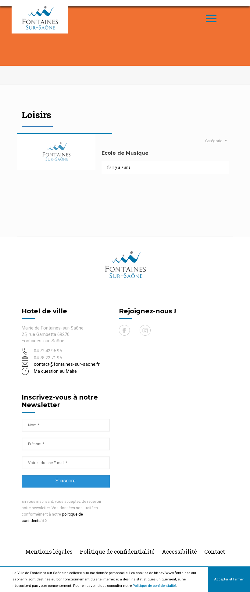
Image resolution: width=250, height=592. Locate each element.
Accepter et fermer (229, 579)
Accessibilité (179, 551)
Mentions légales (49, 551)
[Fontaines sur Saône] (42, 17)
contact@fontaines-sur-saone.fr (67, 364)
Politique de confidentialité (154, 585)
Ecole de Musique (125, 153)
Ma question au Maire (55, 371)
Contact (214, 551)
